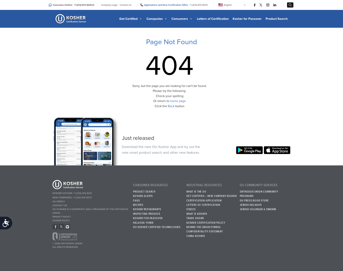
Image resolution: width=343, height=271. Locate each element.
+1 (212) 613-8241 (83, 5)
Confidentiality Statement (204, 231)
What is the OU (196, 192)
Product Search (277, 19)
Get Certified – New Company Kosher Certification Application (211, 198)
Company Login (109, 5)
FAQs (136, 200)
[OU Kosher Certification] (71, 19)
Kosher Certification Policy (205, 223)
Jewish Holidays (251, 205)
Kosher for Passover (247, 19)
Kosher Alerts (143, 196)
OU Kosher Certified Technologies (157, 227)
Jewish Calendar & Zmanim (258, 209)
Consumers (180, 19)
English (228, 5)
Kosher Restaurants (147, 209)
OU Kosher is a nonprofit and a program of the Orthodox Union (90, 211)
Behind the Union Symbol (203, 227)
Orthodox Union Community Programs (259, 194)
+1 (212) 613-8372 (198, 5)
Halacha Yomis (143, 223)
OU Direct (58, 201)
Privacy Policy (61, 216)
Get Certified (128, 19)
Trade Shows (195, 218)
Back (171, 106)
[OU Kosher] (90, 185)
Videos (191, 209)
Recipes (138, 205)
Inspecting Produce (146, 214)
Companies (155, 19)
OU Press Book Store (254, 200)
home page (178, 101)
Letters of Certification (213, 19)
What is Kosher (196, 214)
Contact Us (126, 5)
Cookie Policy (61, 220)
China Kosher (195, 236)
